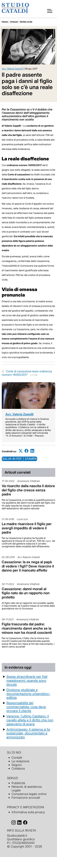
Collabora (18, 768)
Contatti (17, 757)
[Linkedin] (32, 451)
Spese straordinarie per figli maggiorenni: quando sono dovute (26, 680)
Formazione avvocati (26, 797)
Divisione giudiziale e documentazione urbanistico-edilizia (28, 694)
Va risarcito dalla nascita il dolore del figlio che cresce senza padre (28, 490)
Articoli (14, 22)
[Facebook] (26, 451)
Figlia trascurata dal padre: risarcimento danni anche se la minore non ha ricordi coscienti (27, 628)
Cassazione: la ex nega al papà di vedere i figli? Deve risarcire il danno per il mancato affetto (28, 566)
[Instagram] (13, 822)
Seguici (17, 765)
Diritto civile (26, 22)
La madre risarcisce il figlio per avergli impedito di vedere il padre (27, 528)
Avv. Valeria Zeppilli (12, 68)
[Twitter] (21, 451)
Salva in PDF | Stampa (19, 459)
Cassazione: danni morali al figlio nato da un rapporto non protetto (26, 593)
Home (5, 22)
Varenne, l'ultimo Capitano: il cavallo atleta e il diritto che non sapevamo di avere (29, 720)
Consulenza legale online (29, 794)
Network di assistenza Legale (27, 788)
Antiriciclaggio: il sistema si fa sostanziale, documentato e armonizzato (28, 733)
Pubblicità (18, 783)
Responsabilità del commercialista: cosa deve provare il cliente (26, 707)
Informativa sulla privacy (28, 812)
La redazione (20, 761)
